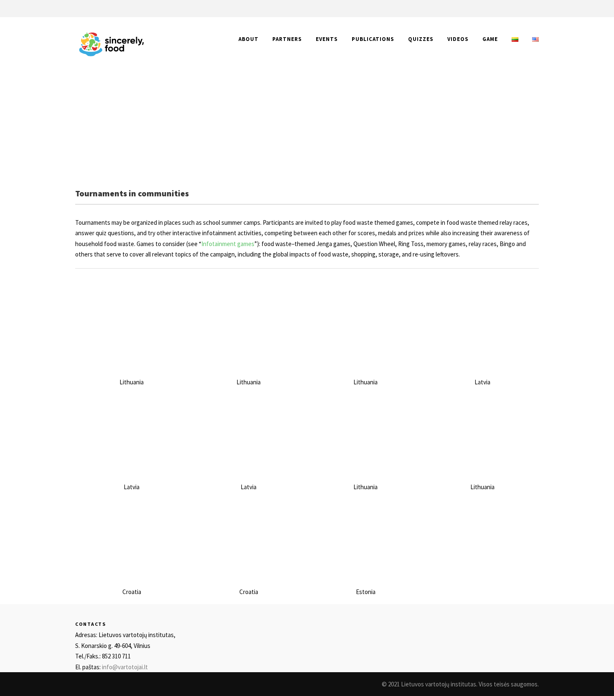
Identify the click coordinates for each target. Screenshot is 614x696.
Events (327, 39)
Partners (287, 39)
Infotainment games (227, 244)
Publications (373, 39)
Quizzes (421, 39)
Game (490, 39)
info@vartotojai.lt (125, 667)
